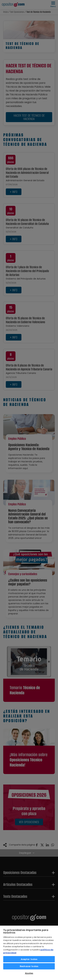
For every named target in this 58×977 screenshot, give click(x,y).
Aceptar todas (29, 959)
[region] (29, 951)
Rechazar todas (29, 966)
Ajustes (29, 973)
